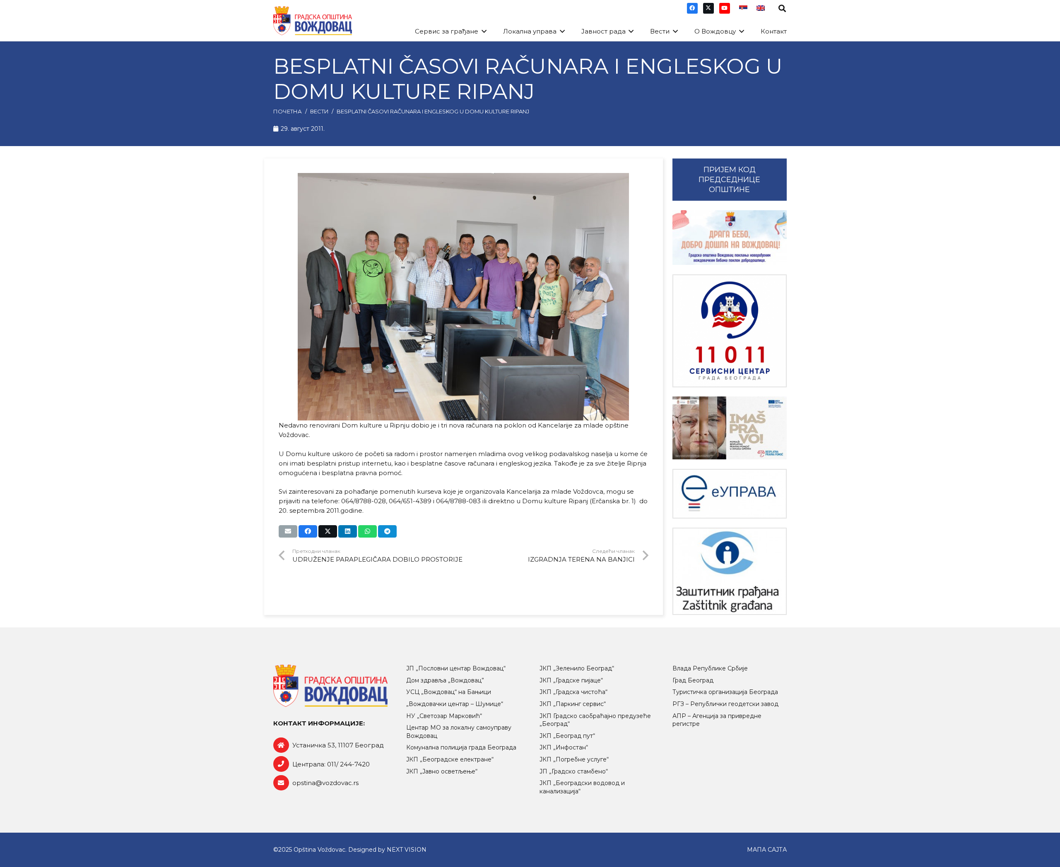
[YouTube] (724, 8)
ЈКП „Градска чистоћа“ (573, 692)
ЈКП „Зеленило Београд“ (577, 668)
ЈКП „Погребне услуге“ (574, 759)
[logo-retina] (312, 20)
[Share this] (308, 531)
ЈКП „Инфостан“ (564, 747)
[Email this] (288, 531)
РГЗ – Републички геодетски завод (725, 704)
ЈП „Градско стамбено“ (574, 771)
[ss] (729, 331)
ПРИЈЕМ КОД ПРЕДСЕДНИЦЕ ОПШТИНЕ (729, 179)
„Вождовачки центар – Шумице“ (454, 704)
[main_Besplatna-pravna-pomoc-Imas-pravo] (729, 427)
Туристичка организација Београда (725, 692)
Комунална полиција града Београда (461, 747)
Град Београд (692, 680)
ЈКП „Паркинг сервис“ (573, 704)
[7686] (729, 237)
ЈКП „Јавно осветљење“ (441, 771)
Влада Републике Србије (710, 668)
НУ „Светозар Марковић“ (444, 716)
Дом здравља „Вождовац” (445, 680)
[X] (708, 8)
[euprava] (729, 494)
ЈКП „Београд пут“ (567, 736)
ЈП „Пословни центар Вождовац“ (456, 668)
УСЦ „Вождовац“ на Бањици (448, 692)
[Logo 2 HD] (729, 571)
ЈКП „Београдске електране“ (450, 759)
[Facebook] (692, 8)
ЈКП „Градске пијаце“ (571, 680)
